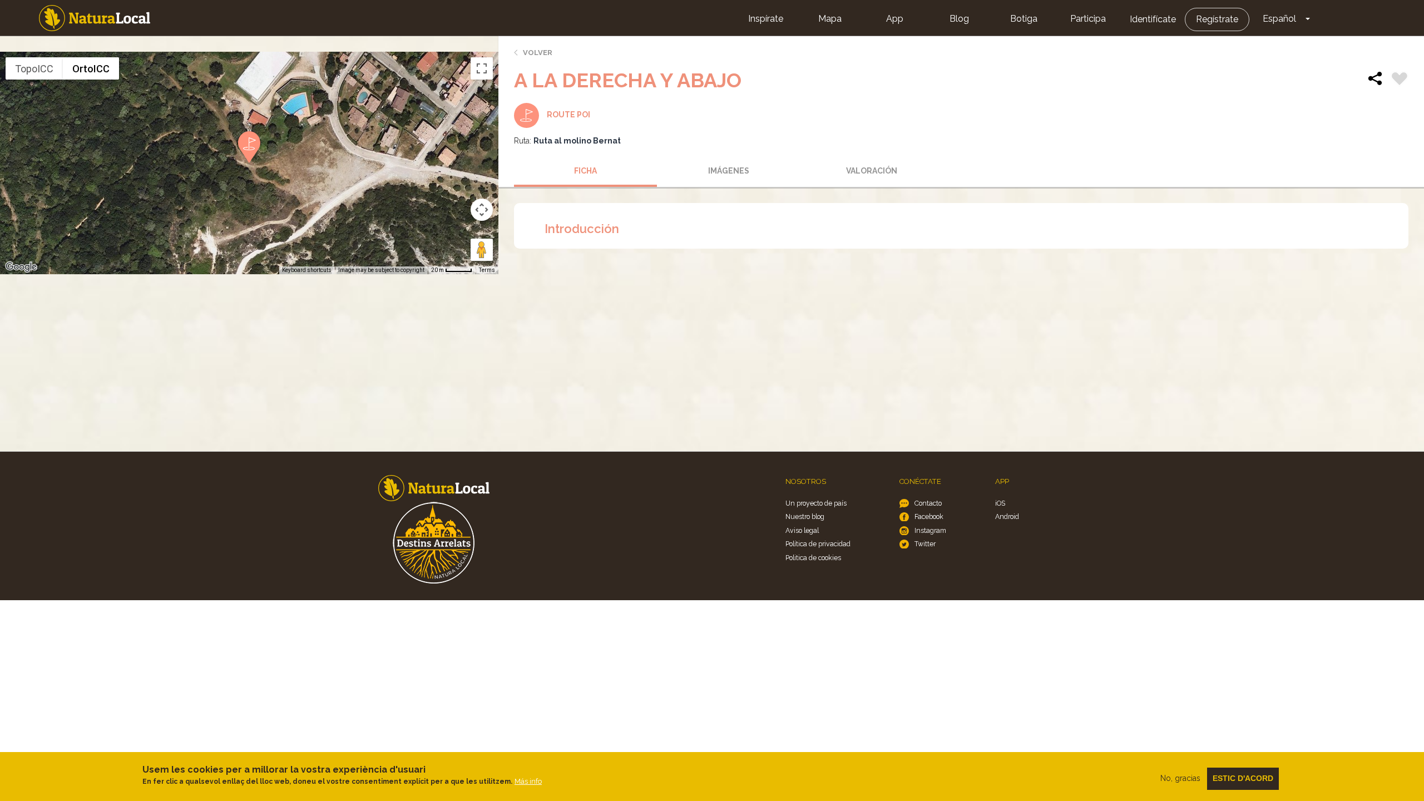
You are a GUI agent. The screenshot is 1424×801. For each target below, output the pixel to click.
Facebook (928, 516)
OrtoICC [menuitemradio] (91, 69)
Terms (487, 270)
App (894, 18)
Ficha (585, 170)
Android (1007, 516)
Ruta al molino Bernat (577, 140)
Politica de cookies (813, 557)
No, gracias (1180, 778)
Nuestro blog (804, 516)
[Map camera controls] (482, 210)
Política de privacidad (818, 544)
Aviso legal (802, 530)
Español (1279, 18)
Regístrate (1217, 19)
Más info (528, 781)
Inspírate (765, 18)
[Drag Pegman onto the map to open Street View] (482, 250)
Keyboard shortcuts (307, 270)
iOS (1000, 503)
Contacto (928, 503)
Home (94, 18)
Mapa (830, 18)
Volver (537, 52)
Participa (1088, 18)
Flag (1399, 80)
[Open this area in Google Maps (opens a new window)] (21, 267)
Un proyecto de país (816, 503)
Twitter (925, 544)
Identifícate (1153, 19)
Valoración (871, 170)
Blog (959, 18)
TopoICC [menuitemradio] (34, 69)
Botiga (1023, 18)
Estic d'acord (1243, 778)
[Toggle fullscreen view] (482, 68)
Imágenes (728, 170)
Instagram (930, 530)
